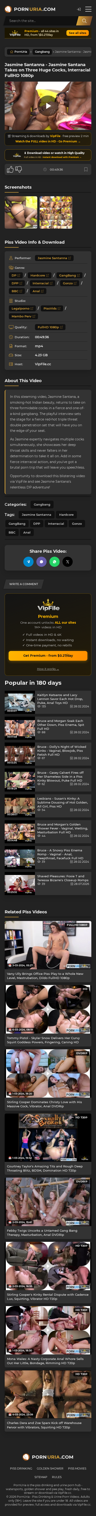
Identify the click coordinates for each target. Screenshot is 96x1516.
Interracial (41, 283)
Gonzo (68, 283)
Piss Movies (77, 1468)
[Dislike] (18, 169)
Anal (36, 291)
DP (14, 275)
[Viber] (41, 562)
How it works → (48, 669)
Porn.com (34, 9)
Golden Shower (50, 1468)
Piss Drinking (21, 1468)
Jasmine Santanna (52, 258)
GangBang (67, 275)
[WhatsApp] (54, 562)
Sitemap (40, 1477)
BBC (15, 291)
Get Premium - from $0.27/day (48, 655)
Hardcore (38, 275)
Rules (57, 1477)
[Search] (84, 20)
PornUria (20, 51)
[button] (79, 9)
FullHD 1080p (48, 327)
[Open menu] (88, 9)
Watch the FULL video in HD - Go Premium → (48, 141)
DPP (15, 283)
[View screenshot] (21, 212)
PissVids (50, 308)
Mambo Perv (21, 316)
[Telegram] (28, 562)
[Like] (10, 169)
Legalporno (20, 308)
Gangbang (42, 51)
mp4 (39, 346)
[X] (67, 562)
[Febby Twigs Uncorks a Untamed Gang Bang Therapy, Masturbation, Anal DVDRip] (48, 1202)
